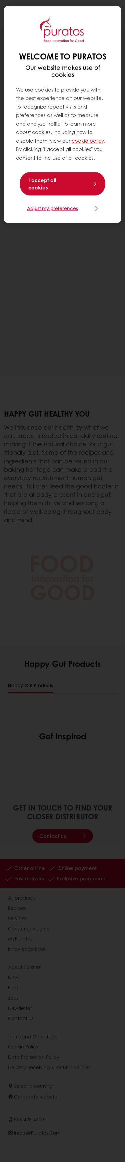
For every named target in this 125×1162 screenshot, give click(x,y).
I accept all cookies (42, 183)
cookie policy (88, 140)
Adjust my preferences (52, 208)
